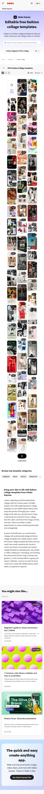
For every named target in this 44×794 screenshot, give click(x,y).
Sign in (38, 3)
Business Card (33, 476)
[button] (31, 3)
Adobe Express (7, 9)
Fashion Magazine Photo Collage (17, 51)
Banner (15, 476)
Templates (10, 59)
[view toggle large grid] (9, 73)
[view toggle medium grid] (6, 73)
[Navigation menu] (3, 3)
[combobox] (22, 42)
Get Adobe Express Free (22, 777)
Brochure (23, 476)
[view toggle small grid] (3, 73)
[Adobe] (10, 3)
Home (3, 59)
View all (4, 596)
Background (6, 476)
